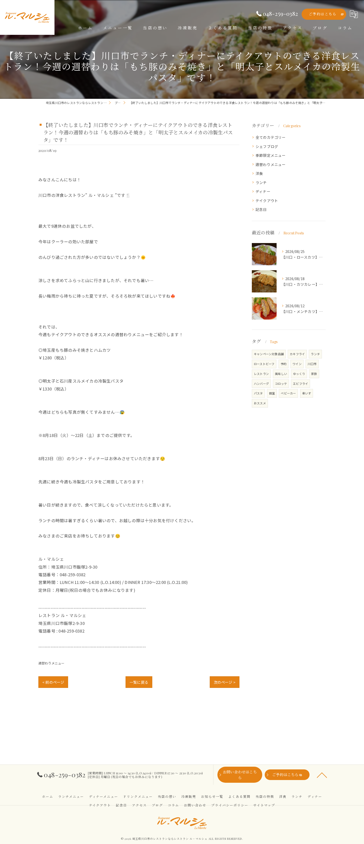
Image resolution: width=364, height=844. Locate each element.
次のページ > (224, 682)
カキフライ (297, 354)
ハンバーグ (261, 383)
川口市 (312, 364)
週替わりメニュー (51, 663)
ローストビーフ (264, 364)
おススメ (260, 403)
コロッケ (281, 383)
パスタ (258, 393)
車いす (306, 393)
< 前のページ (53, 682)
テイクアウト (267, 200)
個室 (272, 393)
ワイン (297, 364)
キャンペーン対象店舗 (269, 354)
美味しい (281, 373)
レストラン (261, 373)
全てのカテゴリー (271, 137)
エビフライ (300, 383)
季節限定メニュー (271, 155)
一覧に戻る (139, 682)
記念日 (261, 209)
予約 (283, 364)
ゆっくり (299, 373)
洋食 (259, 173)
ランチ (261, 182)
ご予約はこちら (323, 14)
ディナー (263, 191)
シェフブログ (267, 146)
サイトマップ (264, 805)
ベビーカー (288, 393)
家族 (314, 373)
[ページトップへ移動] (322, 775)
